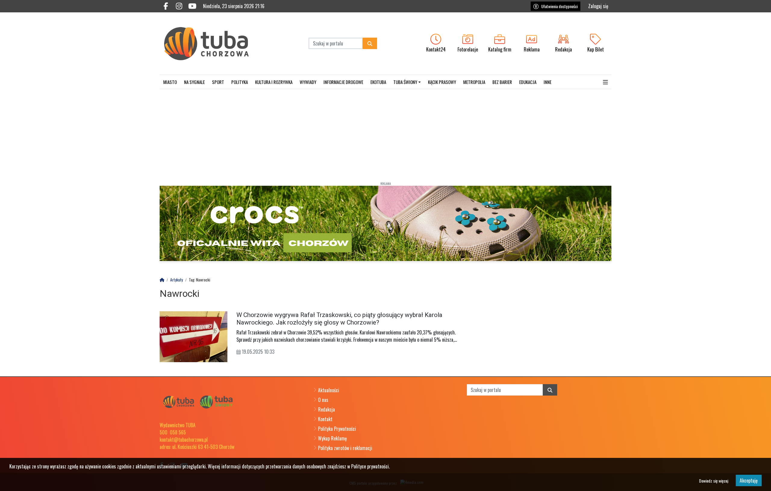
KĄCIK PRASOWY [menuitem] (442, 82)
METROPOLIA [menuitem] (474, 82)
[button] (605, 82)
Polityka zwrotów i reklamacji (345, 448)
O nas (323, 399)
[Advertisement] (385, 134)
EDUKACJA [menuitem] (527, 82)
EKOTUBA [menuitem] (378, 82)
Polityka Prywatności (337, 428)
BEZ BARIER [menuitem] (502, 82)
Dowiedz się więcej (713, 480)
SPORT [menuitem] (218, 82)
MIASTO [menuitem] (170, 82)
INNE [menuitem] (547, 82)
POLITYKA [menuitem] (239, 82)
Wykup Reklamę (332, 438)
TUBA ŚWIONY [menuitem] (405, 82)
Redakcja (326, 409)
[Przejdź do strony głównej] (213, 43)
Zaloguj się (598, 6)
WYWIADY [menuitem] (308, 82)
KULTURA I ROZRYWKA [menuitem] (273, 82)
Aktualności (328, 390)
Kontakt (325, 419)
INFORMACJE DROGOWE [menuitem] (343, 82)
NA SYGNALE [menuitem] (194, 82)
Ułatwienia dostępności (559, 6)
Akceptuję (749, 480)
